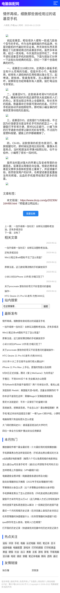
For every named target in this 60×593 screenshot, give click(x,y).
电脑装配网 (10, 4)
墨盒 (5, 552)
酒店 (19, 556)
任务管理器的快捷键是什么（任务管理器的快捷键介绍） (30, 516)
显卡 (53, 543)
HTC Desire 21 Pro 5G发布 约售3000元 (24, 296)
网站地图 (51, 581)
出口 (22, 552)
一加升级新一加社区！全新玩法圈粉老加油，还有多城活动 (27, 248)
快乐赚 (5, 570)
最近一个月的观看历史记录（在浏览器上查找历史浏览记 (30, 510)
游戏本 (27, 547)
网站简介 (42, 581)
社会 (17, 552)
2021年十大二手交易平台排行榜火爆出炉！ (24, 361)
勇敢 (28, 552)
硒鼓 (11, 552)
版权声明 (14, 581)
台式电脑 (30, 543)
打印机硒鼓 (37, 547)
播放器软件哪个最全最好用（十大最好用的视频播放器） (30, 447)
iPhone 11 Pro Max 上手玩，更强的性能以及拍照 (26, 367)
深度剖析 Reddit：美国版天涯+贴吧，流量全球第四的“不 (30, 390)
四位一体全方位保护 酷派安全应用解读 (21, 431)
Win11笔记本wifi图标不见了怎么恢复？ (24, 257)
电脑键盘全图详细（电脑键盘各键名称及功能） (25, 476)
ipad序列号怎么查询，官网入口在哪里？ (22, 522)
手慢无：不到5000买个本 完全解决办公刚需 (24, 379)
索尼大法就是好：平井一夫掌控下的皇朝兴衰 (24, 402)
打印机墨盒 (50, 547)
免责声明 (24, 581)
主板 (34, 552)
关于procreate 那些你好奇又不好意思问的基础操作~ (28, 287)
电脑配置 (17, 547)
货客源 (35, 570)
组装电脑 (7, 547)
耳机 (39, 543)
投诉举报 (5, 581)
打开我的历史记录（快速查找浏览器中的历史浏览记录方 (30, 528)
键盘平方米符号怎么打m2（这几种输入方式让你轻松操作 (30, 499)
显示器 (6, 556)
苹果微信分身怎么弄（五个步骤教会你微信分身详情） (29, 487)
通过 (55, 556)
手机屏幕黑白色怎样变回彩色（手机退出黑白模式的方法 (30, 453)
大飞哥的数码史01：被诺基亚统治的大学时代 (25, 425)
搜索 (46, 306)
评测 (11, 543)
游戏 (40, 552)
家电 (46, 552)
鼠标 (5, 543)
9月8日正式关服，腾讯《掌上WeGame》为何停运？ (28, 373)
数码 (43, 556)
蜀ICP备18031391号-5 (18, 584)
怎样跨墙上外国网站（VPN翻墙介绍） (21, 470)
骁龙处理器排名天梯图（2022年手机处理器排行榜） (28, 481)
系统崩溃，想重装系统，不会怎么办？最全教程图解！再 (30, 407)
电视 (13, 556)
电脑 (22, 543)
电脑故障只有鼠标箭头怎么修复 (18, 419)
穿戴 (25, 556)
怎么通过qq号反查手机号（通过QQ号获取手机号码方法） (31, 464)
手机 (17, 543)
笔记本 (46, 543)
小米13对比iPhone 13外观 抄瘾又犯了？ (25, 276)
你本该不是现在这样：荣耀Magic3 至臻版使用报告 (27, 396)
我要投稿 (30, 213)
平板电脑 (54, 552)
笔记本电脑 (34, 556)
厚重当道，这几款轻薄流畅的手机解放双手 (26, 267)
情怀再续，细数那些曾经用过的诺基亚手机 (23, 321)
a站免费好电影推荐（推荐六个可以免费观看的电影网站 (29, 458)
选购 (49, 556)
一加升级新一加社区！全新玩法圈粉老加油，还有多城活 (30, 326)
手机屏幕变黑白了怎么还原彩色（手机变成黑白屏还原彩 (30, 493)
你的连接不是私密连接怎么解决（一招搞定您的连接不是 (30, 505)
